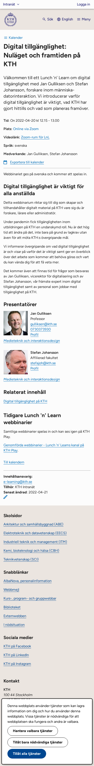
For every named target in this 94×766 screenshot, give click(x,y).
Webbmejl (11, 589)
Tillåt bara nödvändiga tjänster (38, 742)
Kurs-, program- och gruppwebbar (29, 598)
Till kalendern (13, 462)
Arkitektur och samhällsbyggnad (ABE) (33, 524)
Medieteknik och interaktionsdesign (31, 341)
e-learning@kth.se (17, 482)
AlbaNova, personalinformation (27, 581)
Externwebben (14, 616)
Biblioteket (12, 607)
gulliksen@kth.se (43, 324)
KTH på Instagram (17, 664)
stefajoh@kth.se (43, 363)
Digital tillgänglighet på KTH (25, 401)
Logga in (83, 4)
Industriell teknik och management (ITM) (35, 542)
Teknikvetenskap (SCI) (21, 559)
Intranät (9, 4)
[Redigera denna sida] (5, 497)
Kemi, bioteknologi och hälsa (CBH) (31, 550)
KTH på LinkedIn (16, 655)
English (67, 19)
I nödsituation (14, 625)
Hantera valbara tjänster (32, 731)
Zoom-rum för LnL (35, 137)
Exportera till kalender (27, 162)
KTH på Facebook (17, 646)
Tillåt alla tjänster (27, 754)
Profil (34, 334)
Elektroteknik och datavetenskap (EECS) (35, 533)
